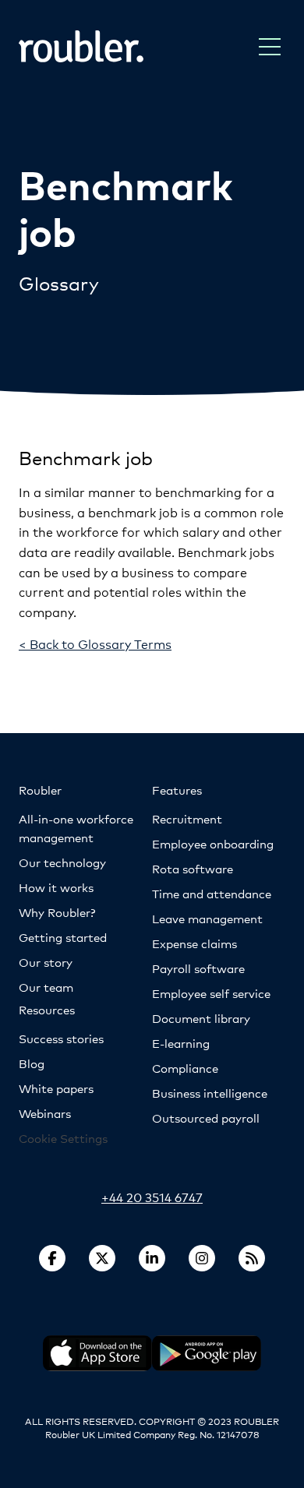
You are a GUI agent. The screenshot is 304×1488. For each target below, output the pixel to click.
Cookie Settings (63, 1137)
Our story (45, 961)
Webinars (45, 1112)
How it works (56, 887)
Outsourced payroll (206, 1117)
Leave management (207, 918)
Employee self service (211, 993)
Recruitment (187, 818)
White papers (56, 1088)
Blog (31, 1063)
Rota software (192, 868)
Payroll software (198, 968)
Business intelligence (209, 1092)
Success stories (61, 1038)
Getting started (63, 936)
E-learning (181, 1042)
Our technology (62, 862)
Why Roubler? (57, 911)
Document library (201, 1017)
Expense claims (194, 943)
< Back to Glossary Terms (95, 643)
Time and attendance (211, 893)
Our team (46, 986)
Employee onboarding (213, 843)
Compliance (185, 1067)
